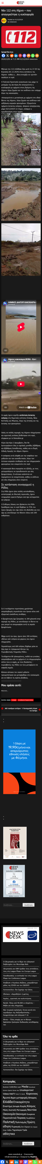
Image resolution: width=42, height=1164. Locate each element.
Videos (6, 1093)
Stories (14, 1090)
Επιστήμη (7, 1106)
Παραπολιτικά (9, 1117)
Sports (10, 1090)
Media (25, 1086)
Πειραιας (21, 1117)
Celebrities (13, 1087)
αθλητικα (9, 1133)
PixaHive (33, 1157)
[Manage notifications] (37, 1159)
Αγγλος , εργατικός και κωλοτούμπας (17, 998)
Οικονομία (9, 1114)
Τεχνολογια (17, 1130)
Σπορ (4, 1130)
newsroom (13, 22)
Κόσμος (31, 1106)
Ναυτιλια (32, 1109)
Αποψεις (32, 1097)
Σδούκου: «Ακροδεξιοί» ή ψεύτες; (16, 994)
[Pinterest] (20, 55)
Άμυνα (6, 1097)
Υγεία (24, 1129)
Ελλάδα (14, 700)
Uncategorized (26, 1090)
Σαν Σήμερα (25, 1127)
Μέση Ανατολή (9, 1109)
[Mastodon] (24, 55)
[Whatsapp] (33, 55)
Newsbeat (32, 1087)
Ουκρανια (31, 1114)
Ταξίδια (9, 1130)
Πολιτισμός (20, 1122)
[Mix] (28, 55)
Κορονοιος (31, 1093)
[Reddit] (12, 55)
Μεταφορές (22, 1109)
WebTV (12, 1094)
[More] (37, 55)
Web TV (18, 1094)
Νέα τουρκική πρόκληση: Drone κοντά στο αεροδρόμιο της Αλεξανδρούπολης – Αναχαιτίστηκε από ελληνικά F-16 (19, 1012)
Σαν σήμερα (33, 1127)
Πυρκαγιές (15, 1126)
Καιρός (23, 1106)
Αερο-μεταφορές (19, 1097)
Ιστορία (16, 1106)
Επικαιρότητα (21, 1102)
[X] (7, 55)
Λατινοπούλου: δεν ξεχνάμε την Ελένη (17, 990)
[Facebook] (3, 55)
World (23, 1094)
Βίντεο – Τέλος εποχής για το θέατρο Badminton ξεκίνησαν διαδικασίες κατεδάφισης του (20, 1022)
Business (6, 1087)
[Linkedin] (16, 55)
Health (19, 1087)
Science (5, 1090)
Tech (18, 1090)
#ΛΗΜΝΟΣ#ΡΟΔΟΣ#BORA (25, 700)
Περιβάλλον (30, 1118)
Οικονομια (21, 1113)
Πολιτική (9, 1122)
